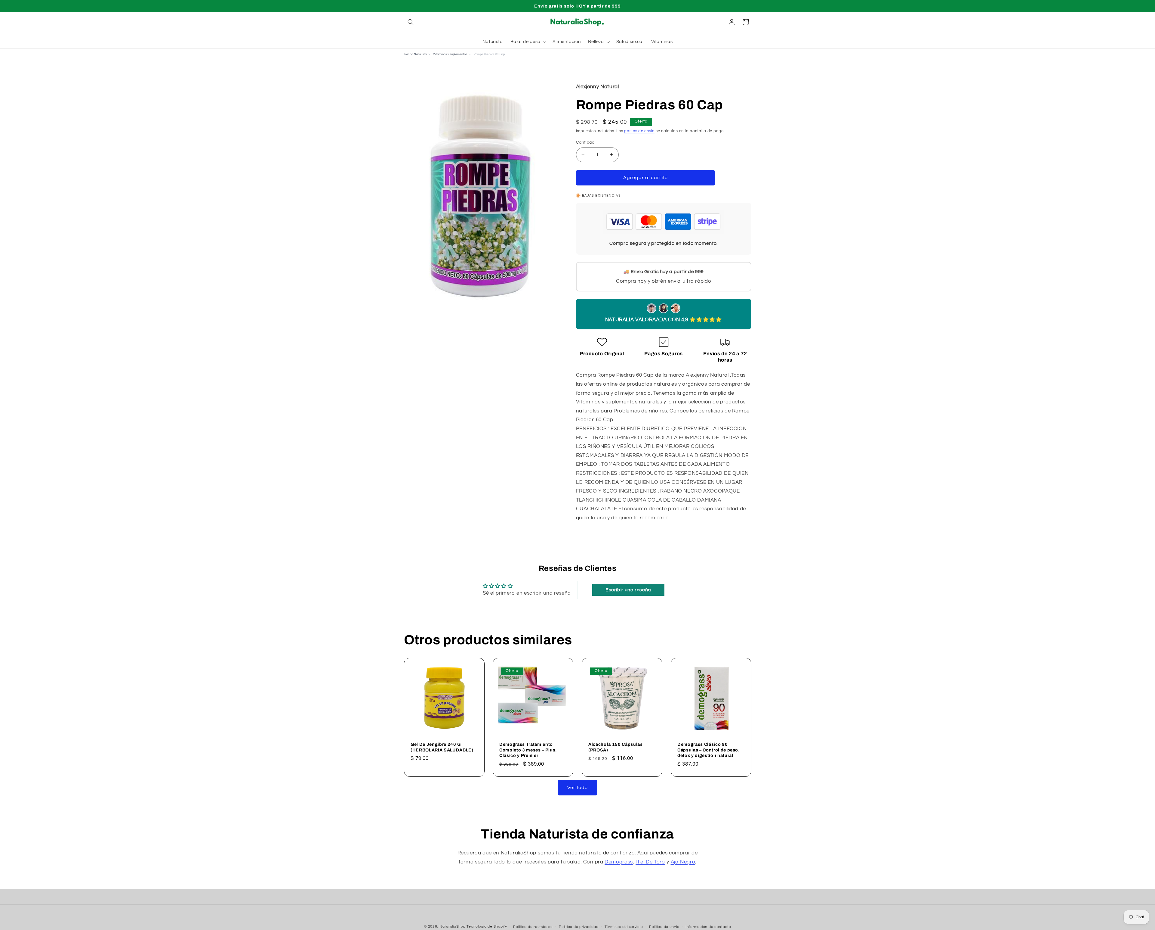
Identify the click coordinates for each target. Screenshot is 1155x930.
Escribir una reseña (628, 589)
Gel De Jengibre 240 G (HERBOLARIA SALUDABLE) (442, 747)
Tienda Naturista (415, 54)
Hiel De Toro (650, 862)
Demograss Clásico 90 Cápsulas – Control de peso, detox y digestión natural (708, 750)
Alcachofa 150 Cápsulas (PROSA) (615, 747)
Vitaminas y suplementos (450, 54)
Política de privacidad (578, 926)
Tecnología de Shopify (487, 926)
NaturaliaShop (452, 926)
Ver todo (577, 787)
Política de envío (664, 926)
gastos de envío (639, 131)
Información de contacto (708, 926)
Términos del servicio (624, 926)
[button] (411, 22)
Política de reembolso (533, 926)
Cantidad (585, 142)
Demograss (619, 862)
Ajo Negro (683, 862)
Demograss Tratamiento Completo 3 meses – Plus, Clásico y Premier (528, 750)
